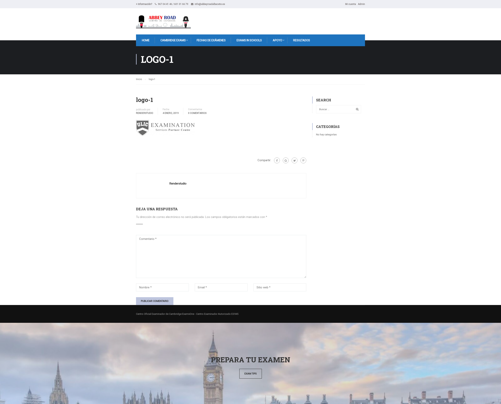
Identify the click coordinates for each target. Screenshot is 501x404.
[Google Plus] (286, 160)
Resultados (301, 40)
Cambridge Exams (173, 40)
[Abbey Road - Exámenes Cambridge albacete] (163, 21)
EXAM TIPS (250, 373)
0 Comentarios (197, 113)
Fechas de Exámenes (211, 40)
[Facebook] (277, 160)
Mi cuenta (350, 4)
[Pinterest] (303, 160)
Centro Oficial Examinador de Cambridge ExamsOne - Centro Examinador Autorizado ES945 (187, 313)
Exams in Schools (249, 40)
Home (146, 40)
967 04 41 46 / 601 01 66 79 (173, 4)
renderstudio (144, 113)
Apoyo (277, 40)
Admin (361, 4)
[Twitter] (294, 160)
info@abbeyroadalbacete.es (210, 4)
